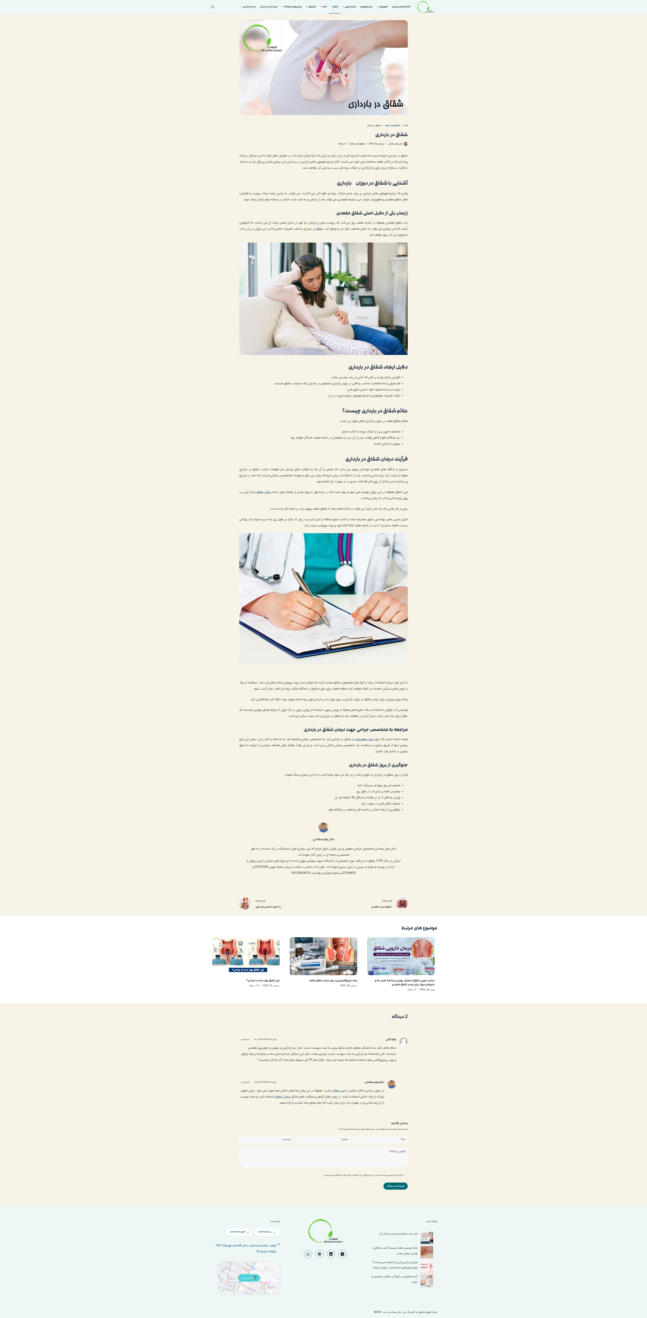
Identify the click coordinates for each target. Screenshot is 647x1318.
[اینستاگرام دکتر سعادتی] (342, 1254)
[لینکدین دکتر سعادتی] (331, 1254)
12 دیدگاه (254, 985)
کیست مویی (350, 6)
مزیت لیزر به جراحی (269, 6)
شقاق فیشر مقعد (357, 144)
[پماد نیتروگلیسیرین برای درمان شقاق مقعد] (323, 956)
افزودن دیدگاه (397, 1151)
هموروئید (383, 6)
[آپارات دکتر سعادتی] (319, 1254)
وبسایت (286, 1139)
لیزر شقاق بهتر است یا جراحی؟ (263, 980)
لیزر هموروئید (366, 6)
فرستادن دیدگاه (395, 1186)
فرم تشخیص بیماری (401, 6)
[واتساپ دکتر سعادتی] (308, 1254)
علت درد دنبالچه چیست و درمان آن (398, 1233)
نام (403, 1139)
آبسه (324, 6)
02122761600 (265, 1232)
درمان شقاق (263, 492)
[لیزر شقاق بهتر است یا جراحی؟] (246, 956)
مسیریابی (247, 1278)
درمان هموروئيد (364, 739)
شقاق (335, 6)
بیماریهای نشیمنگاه (293, 6)
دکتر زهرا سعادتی (374, 1082)
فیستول (312, 6)
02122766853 (237, 1232)
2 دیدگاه (342, 144)
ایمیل (344, 1139)
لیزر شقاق (339, 1091)
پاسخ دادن (245, 1039)
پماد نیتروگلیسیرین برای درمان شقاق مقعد (333, 980)
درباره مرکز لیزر (249, 6)
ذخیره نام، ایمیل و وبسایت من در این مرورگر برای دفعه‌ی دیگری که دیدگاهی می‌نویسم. (364, 1175)
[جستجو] (212, 7)
